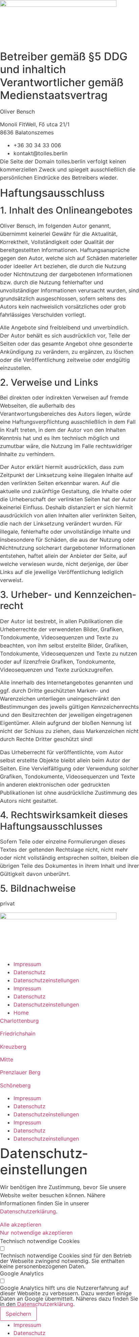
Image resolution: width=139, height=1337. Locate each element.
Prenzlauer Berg (20, 1072)
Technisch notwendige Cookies (40, 1241)
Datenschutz (29, 972)
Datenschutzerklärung (28, 1211)
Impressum (27, 964)
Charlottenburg (19, 1020)
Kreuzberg (13, 1046)
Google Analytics (22, 1273)
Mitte (6, 1059)
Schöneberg (15, 1085)
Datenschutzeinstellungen (46, 980)
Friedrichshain (17, 1033)
